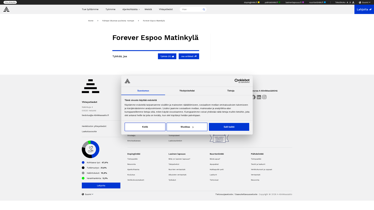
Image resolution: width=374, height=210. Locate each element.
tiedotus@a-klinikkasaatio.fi (95, 115)
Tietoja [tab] (230, 90)
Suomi (365, 2)
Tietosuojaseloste (224, 194)
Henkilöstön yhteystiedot (94, 126)
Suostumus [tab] (143, 90)
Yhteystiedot (166, 9)
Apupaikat (214, 164)
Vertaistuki (255, 175)
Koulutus (131, 175)
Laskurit (213, 175)
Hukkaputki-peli (217, 169)
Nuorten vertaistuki (177, 169)
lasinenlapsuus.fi (294, 2)
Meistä (148, 9)
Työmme (110, 9)
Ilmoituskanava (133, 141)
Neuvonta (131, 164)
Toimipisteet (174, 135)
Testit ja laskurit (258, 164)
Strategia (131, 135)
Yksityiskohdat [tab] (187, 90)
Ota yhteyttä (10, 2)
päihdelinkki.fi (272, 2)
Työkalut (172, 180)
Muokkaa (185, 127)
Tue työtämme (90, 9)
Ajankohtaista (130, 9)
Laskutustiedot (175, 141)
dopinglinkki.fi (251, 2)
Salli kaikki (229, 127)
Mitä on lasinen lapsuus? (179, 159)
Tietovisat (214, 180)
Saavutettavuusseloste (246, 194)
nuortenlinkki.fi (316, 2)
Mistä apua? (215, 159)
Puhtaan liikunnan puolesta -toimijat (118, 21)
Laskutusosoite (89, 131)
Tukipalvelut (174, 164)
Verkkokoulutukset (135, 180)
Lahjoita (362, 9)
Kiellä (145, 127)
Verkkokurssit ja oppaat (261, 169)
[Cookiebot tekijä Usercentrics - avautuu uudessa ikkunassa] (237, 81)
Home (90, 21)
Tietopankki (132, 159)
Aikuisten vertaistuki (177, 175)
